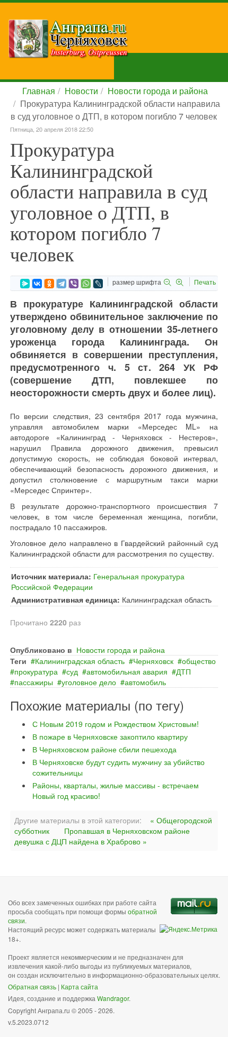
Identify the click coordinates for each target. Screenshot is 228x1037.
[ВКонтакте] (37, 283)
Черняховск (153, 661)
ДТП (183, 671)
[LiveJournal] (98, 283)
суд (72, 671)
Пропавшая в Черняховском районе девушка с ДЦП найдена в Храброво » (102, 836)
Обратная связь (32, 986)
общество (199, 661)
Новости (81, 91)
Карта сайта (79, 986)
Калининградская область (80, 661)
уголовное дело (89, 682)
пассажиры (33, 682)
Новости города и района (158, 91)
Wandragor (113, 998)
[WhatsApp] (86, 283)
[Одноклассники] (49, 283)
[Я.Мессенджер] (25, 283)
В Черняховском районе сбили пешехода (104, 749)
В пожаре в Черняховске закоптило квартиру (110, 736)
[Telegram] (61, 283)
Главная (38, 91)
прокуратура (36, 671)
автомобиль (145, 682)
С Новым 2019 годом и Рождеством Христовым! (115, 723)
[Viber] (73, 283)
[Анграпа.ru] (118, 39)
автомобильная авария (127, 671)
